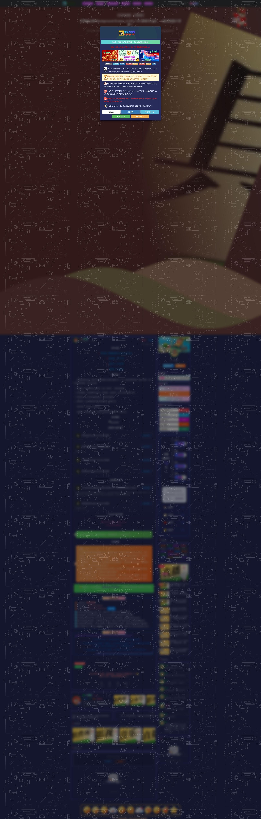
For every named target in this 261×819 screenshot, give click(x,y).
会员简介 (130, 112)
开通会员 (122, 116)
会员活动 (111, 112)
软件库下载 (150, 112)
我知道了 (141, 116)
